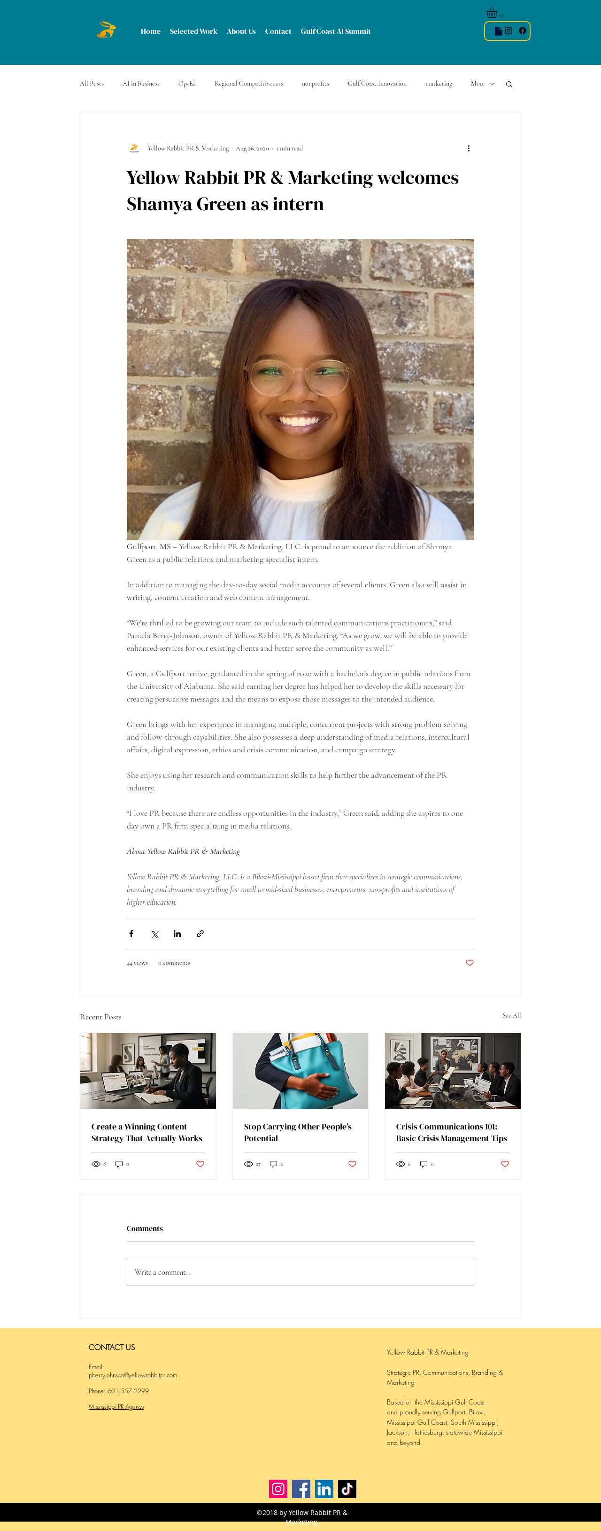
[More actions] (468, 148)
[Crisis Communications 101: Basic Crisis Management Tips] (453, 1071)
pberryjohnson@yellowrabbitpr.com (133, 1375)
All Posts (92, 83)
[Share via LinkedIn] (177, 933)
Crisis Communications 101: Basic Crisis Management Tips (451, 1132)
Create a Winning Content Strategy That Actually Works (147, 1132)
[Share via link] (200, 933)
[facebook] (522, 30)
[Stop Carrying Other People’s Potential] (301, 1071)
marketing (438, 83)
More (478, 83)
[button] (498, 12)
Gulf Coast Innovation (377, 83)
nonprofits (315, 83)
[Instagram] (508, 30)
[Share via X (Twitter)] (154, 933)
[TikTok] (347, 1489)
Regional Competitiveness (249, 83)
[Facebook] (301, 1489)
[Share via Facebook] (131, 933)
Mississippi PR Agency (116, 1406)
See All (511, 1015)
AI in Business (141, 83)
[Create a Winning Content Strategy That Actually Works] (148, 1071)
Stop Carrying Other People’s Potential (298, 1132)
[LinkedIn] (324, 1489)
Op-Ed (187, 83)
